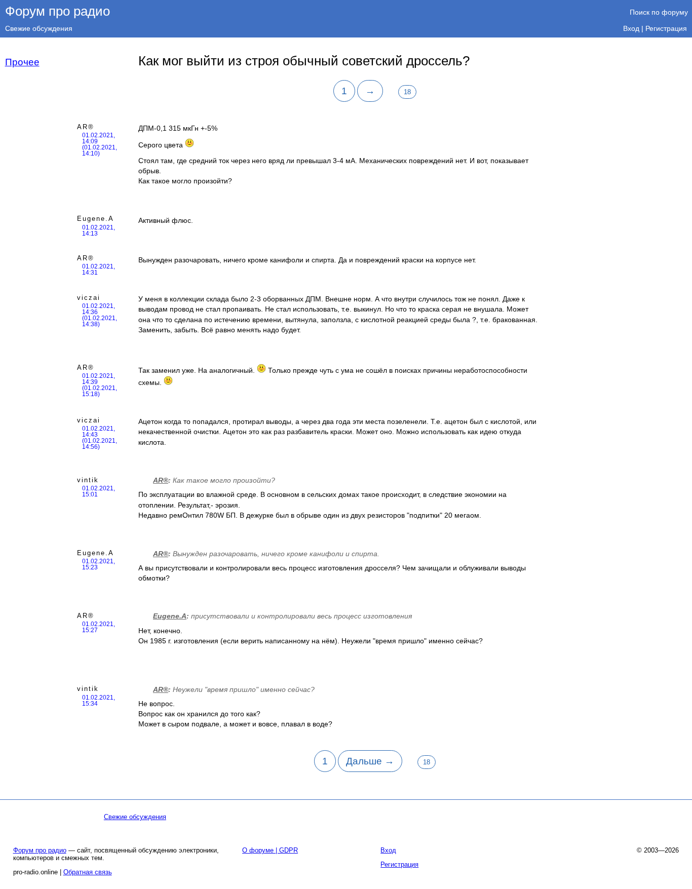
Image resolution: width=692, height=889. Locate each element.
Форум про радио (57, 11)
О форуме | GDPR (270, 850)
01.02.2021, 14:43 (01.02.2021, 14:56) (99, 438)
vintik (88, 480)
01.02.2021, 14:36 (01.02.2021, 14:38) (99, 315)
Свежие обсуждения (38, 28)
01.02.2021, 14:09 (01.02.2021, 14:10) (99, 144)
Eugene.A (95, 218)
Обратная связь (87, 872)
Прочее (22, 62)
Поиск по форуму (659, 12)
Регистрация (666, 28)
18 (407, 92)
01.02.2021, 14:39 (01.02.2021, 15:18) (99, 385)
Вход (631, 28)
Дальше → (370, 761)
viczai (88, 297)
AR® (85, 127)
